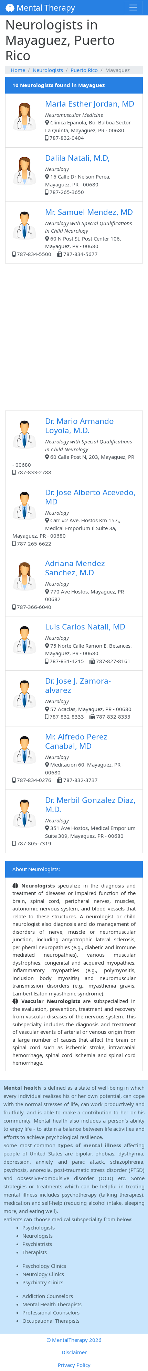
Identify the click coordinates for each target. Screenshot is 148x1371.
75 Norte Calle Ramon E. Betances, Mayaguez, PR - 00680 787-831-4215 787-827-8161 (88, 642)
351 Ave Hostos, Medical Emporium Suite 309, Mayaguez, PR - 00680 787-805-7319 (75, 821)
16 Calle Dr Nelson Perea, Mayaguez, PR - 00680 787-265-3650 (77, 174)
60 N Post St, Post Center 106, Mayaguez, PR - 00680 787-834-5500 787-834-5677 (74, 232)
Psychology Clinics (44, 1265)
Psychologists (38, 1227)
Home (18, 69)
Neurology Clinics (43, 1274)
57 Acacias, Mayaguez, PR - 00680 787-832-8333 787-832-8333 (88, 697)
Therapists (34, 1252)
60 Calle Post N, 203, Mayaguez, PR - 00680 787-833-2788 (73, 446)
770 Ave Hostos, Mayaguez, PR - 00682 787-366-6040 (71, 584)
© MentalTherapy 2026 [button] (74, 1339)
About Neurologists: (36, 869)
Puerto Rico (84, 69)
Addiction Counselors (47, 1296)
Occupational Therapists (51, 1320)
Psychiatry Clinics (42, 1282)
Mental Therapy (44, 7)
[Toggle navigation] (133, 7)
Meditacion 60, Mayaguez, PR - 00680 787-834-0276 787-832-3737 (69, 757)
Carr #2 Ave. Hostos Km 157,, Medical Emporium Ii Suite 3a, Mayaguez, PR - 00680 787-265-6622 (74, 517)
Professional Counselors (51, 1312)
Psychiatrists (37, 1243)
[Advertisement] (74, 337)
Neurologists (48, 69)
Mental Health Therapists (52, 1304)
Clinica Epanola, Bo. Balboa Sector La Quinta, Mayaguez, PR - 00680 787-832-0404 (89, 120)
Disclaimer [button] (74, 1352)
